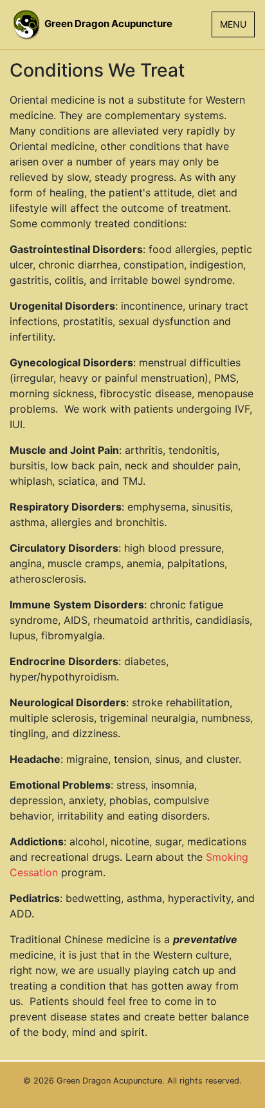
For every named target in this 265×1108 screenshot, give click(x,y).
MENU (233, 24)
